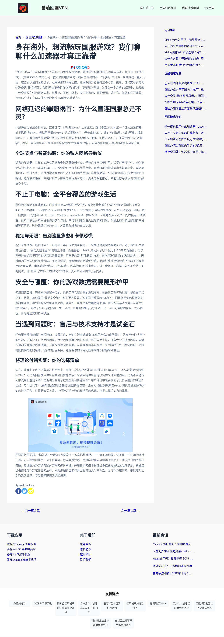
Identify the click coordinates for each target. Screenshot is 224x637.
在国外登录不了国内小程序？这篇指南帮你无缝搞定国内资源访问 (185, 89)
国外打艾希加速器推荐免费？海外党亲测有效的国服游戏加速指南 (185, 132)
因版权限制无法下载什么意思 (204, 605)
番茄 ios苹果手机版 (18, 554)
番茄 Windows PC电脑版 (21, 544)
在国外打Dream (158, 603)
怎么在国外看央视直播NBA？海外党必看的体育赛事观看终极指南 (185, 83)
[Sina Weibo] (31, 491)
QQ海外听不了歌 (43, 603)
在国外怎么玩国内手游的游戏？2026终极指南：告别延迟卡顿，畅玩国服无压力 (185, 145)
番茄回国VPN (54, 8)
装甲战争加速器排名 (135, 605)
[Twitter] (25, 491)
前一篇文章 (30, 510)
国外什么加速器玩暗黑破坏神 (181, 605)
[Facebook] (18, 491)
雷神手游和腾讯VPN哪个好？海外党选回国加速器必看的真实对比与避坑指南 (185, 65)
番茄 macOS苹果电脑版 (21, 549)
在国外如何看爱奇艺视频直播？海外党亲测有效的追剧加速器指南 (185, 108)
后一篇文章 (130, 510)
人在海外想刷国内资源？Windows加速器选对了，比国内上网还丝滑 (185, 46)
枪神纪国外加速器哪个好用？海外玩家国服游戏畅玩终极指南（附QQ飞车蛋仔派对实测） (185, 151)
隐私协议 (85, 549)
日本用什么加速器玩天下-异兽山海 (89, 608)
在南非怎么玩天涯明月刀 (112, 605)
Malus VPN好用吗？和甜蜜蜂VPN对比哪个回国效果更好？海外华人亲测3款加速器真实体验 (185, 39)
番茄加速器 (19, 603)
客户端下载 (147, 7)
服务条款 (85, 544)
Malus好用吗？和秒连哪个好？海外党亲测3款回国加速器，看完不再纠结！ (185, 52)
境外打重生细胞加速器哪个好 (100, 622)
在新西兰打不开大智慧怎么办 (123, 622)
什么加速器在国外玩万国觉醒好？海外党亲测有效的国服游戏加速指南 (185, 139)
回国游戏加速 (168, 7)
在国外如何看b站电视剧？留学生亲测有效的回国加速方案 (185, 102)
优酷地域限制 (190, 7)
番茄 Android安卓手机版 (22, 559)
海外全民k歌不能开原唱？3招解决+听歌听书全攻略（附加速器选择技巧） (185, 95)
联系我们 (85, 559)
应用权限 (85, 554)
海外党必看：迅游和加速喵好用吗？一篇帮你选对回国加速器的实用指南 (185, 58)
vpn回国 (209, 7)
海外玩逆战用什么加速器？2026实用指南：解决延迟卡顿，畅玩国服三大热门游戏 (185, 126)
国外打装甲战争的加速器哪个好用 (65, 608)
